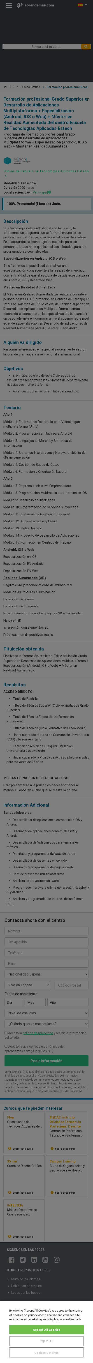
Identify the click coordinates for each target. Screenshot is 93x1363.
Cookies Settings (46, 1352)
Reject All (46, 1341)
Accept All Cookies (46, 1329)
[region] (46, 1332)
